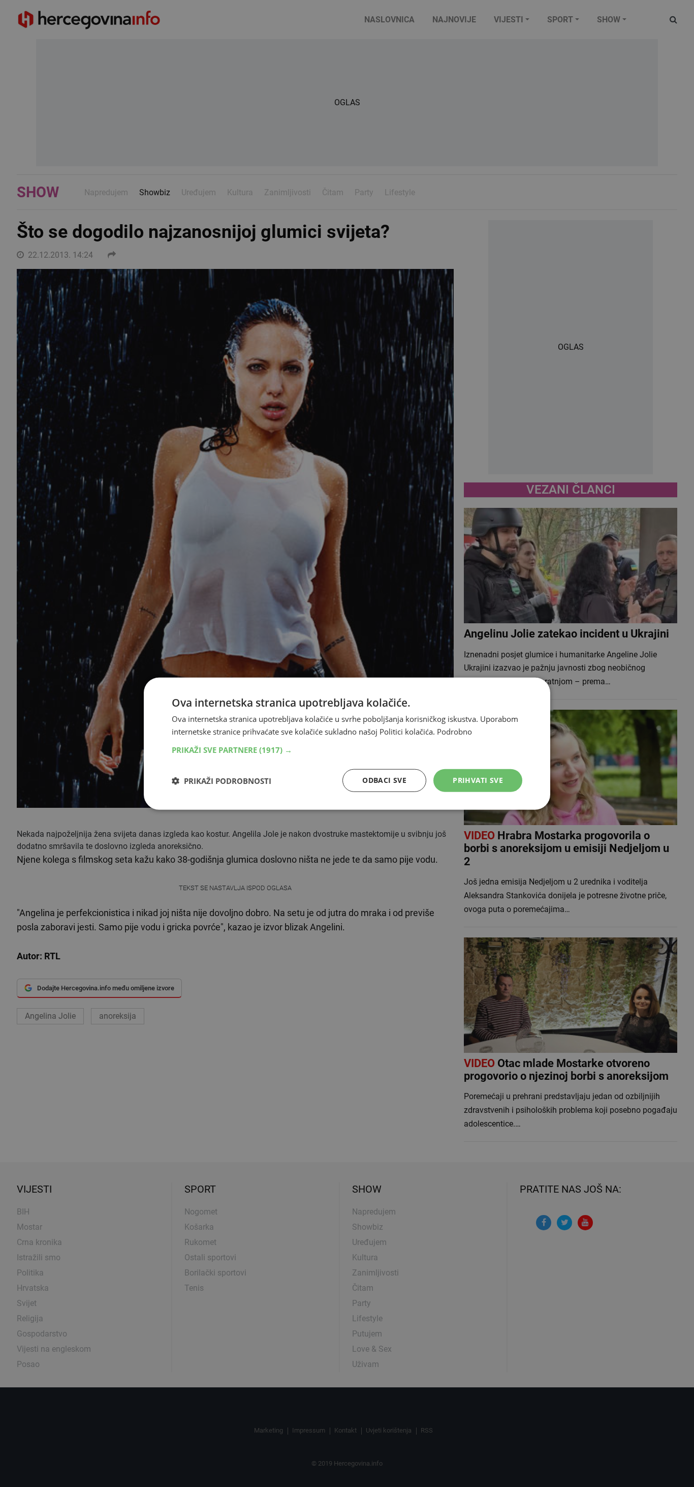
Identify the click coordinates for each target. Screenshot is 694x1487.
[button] (347, 749)
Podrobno (454, 731)
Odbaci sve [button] (384, 780)
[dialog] (347, 743)
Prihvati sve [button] (478, 780)
